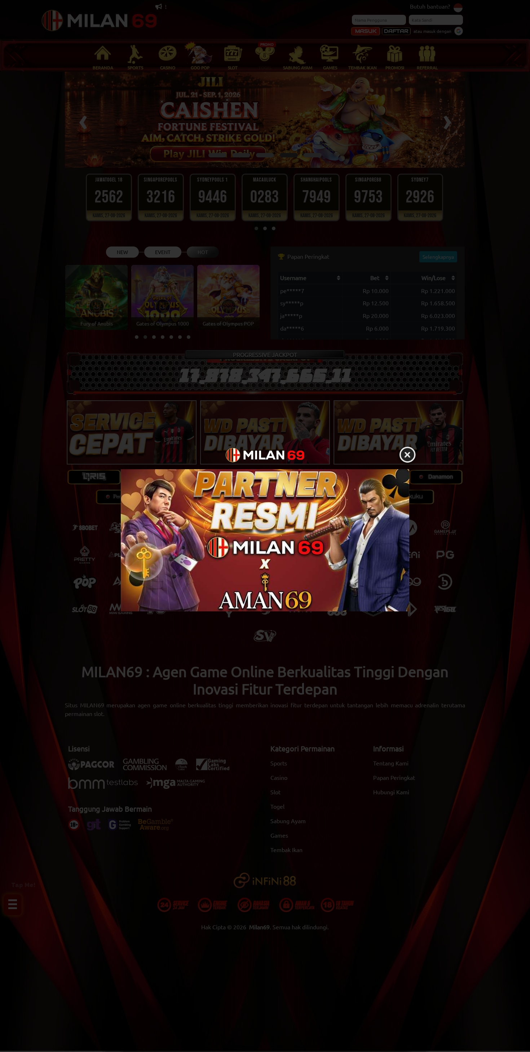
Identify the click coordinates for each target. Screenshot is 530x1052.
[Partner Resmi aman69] (265, 540)
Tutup (407, 455)
